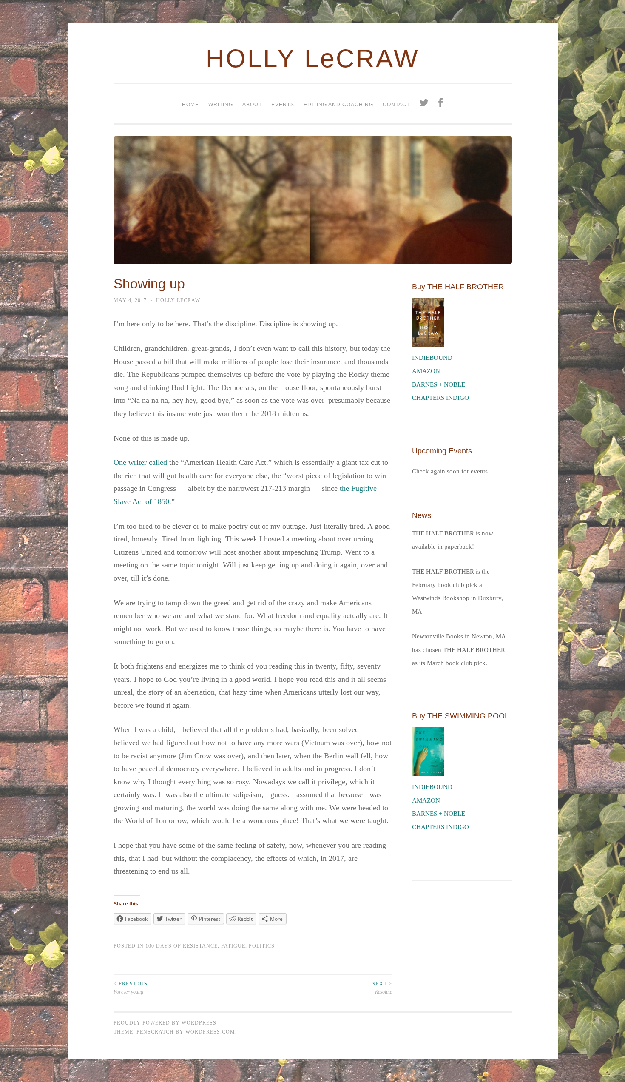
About (252, 105)
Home (190, 105)
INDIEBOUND (432, 357)
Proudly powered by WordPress (165, 1023)
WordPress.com (210, 1032)
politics (262, 946)
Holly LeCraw (178, 300)
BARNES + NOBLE (438, 384)
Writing (220, 105)
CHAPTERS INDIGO (440, 397)
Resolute (382, 987)
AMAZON (426, 370)
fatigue (233, 946)
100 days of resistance (181, 946)
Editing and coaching (338, 105)
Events (282, 105)
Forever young (131, 987)
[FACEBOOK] (441, 103)
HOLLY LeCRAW (313, 58)
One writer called (140, 462)
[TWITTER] (424, 103)
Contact (396, 105)
